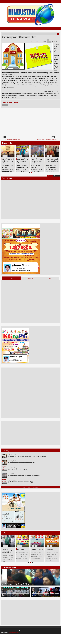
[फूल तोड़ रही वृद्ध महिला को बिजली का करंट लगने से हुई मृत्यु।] (4, 481)
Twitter (5, 105)
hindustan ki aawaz (14, 632)
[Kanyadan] (52, 541)
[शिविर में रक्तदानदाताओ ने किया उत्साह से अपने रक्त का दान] (52, 151)
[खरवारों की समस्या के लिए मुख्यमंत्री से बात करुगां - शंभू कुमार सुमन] (37, 151)
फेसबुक (11, 278)
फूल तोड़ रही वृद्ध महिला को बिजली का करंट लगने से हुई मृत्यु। (21, 482)
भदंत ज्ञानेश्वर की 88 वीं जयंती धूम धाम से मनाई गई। (8, 161)
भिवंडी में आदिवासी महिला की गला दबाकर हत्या (17, 469)
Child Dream (21, 549)
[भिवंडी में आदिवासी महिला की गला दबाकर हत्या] (4, 468)
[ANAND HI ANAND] (37, 541)
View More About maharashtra (30, 487)
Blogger (50, 175)
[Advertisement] (30, 121)
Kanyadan (50, 549)
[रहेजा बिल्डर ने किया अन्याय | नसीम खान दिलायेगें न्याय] (30, 577)
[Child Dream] (22, 541)
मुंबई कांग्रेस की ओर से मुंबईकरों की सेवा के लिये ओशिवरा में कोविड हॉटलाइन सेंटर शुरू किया (27, 456)
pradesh (6, 34)
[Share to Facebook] (9, 152)
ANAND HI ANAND (37, 549)
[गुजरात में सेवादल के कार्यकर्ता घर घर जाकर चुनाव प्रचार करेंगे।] (15, 592)
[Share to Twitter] (11, 152)
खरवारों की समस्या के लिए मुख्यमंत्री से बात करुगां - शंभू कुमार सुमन (37, 161)
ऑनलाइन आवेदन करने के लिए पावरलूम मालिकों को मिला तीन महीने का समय (23, 475)
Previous (2, 150)
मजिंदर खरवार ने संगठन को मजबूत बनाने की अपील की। (22, 161)
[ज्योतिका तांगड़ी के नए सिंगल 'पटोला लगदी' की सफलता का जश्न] (45, 592)
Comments (30, 278)
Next (58, 150)
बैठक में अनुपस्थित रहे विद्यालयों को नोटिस (19, 37)
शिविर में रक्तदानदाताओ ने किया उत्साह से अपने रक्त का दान (52, 161)
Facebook (3, 105)
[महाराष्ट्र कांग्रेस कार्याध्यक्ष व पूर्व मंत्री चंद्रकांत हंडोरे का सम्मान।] (8, 541)
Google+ (7, 105)
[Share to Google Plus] (13, 152)
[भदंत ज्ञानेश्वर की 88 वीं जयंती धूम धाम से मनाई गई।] (8, 151)
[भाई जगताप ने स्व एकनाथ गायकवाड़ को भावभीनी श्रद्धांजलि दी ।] (4, 462)
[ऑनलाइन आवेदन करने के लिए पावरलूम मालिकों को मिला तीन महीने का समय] (4, 475)
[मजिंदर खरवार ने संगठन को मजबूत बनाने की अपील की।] (22, 151)
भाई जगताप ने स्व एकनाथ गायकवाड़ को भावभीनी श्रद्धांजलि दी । (21, 462)
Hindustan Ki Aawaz (36, 42)
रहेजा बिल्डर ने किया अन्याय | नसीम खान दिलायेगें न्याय (15, 584)
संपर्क (50, 278)
